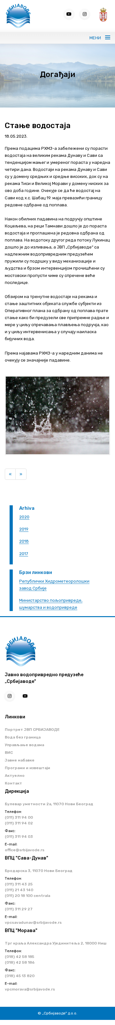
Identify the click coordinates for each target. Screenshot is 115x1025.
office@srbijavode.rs (24, 850)
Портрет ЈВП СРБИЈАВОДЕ (32, 729)
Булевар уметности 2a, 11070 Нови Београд (49, 804)
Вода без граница (23, 737)
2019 (23, 529)
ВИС (9, 752)
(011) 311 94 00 (19, 817)
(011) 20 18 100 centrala (27, 895)
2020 (24, 517)
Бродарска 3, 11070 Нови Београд (39, 870)
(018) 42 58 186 (19, 962)
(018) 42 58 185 (19, 956)
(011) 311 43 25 (19, 884)
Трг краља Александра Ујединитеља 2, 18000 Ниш (55, 943)
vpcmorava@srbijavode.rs (30, 989)
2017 (23, 553)
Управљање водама (24, 745)
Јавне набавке (19, 760)
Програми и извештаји (27, 768)
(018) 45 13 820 (19, 976)
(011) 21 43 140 (19, 890)
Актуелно (15, 775)
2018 (24, 541)
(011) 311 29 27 (19, 909)
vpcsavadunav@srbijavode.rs (33, 922)
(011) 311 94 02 (19, 823)
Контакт (13, 783)
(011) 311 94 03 (19, 836)
